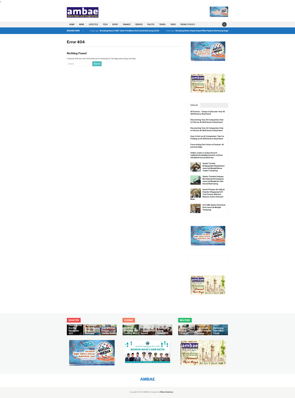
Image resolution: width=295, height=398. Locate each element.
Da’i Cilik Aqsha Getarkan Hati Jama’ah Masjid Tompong (214, 207)
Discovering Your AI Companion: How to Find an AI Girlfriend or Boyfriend (206, 121)
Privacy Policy (187, 24)
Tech (105, 24)
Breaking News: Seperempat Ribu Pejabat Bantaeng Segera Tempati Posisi (199, 31)
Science (128, 320)
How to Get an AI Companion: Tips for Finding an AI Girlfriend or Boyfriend (207, 137)
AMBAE (147, 379)
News (81, 24)
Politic (150, 24)
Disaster (74, 320)
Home (71, 24)
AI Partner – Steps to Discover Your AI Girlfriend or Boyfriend (207, 113)
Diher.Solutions (166, 392)
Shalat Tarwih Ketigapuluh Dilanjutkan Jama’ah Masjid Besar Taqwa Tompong (213, 167)
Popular (194, 105)
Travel (162, 24)
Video (173, 24)
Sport (115, 24)
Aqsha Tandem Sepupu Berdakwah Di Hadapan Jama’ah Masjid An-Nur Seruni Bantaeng (213, 180)
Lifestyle (93, 24)
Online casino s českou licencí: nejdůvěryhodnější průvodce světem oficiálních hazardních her (206, 155)
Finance (127, 24)
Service (139, 24)
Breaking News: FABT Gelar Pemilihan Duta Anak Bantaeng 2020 (119, 31)
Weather (185, 320)
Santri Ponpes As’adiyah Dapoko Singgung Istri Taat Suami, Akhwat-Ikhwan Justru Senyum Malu (207, 194)
